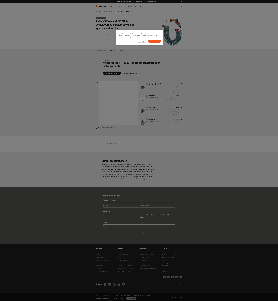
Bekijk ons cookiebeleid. (140, 37)
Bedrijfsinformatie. (151, 37)
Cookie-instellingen (121, 41)
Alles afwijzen (142, 41)
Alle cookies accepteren (154, 41)
